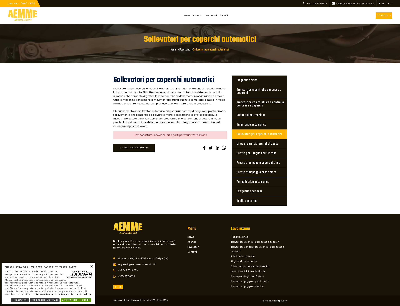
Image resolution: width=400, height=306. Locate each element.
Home (187, 15)
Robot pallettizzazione (251, 115)
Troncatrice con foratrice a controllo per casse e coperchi (260, 104)
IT (391, 3)
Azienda (197, 15)
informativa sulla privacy (51, 294)
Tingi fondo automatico (251, 124)
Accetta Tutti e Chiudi (76, 300)
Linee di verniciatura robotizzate (257, 143)
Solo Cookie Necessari (45, 300)
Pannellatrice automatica (253, 182)
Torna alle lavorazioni (134, 147)
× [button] (91, 266)
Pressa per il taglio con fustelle (257, 153)
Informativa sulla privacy (274, 300)
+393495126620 (126, 276)
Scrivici (382, 15)
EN (388, 3)
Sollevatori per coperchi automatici (259, 134)
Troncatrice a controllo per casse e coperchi (259, 91)
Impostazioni (20, 300)
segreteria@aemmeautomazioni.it (355, 3)
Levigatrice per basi (249, 191)
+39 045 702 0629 (317, 3)
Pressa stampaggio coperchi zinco (258, 162)
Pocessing (184, 49)
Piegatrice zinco (247, 80)
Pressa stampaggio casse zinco (257, 172)
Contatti (224, 15)
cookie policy (83, 294)
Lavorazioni (211, 15)
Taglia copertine (247, 201)
